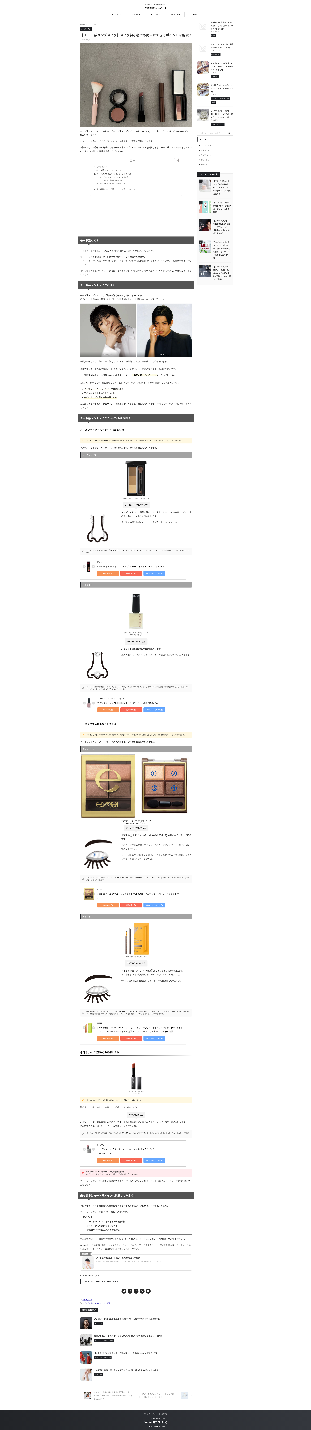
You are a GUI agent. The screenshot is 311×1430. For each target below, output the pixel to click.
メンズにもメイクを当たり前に (155, 1418)
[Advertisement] (136, 215)
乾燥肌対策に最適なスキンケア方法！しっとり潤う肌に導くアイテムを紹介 (222, 25)
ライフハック (155, 15)
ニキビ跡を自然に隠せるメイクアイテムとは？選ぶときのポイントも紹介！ (127, 1370)
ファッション (175, 15)
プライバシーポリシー (151, 1414)
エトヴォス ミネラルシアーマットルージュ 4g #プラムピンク (126, 1149)
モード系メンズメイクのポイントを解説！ (114, 174)
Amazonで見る (108, 573)
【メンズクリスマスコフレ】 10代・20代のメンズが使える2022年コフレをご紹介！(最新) (222, 273)
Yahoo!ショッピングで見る (154, 573)
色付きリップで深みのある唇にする (113, 183)
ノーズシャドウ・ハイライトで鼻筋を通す (115, 177)
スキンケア (136, 15)
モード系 (107, 1303)
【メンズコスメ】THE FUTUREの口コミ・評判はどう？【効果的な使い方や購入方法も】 (221, 227)
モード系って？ (103, 166)
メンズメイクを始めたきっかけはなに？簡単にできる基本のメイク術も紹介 (222, 66)
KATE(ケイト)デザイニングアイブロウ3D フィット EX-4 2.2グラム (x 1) (130, 566)
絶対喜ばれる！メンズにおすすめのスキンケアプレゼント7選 (222, 88)
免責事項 (164, 1414)
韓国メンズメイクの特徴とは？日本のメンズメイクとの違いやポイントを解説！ (129, 1336)
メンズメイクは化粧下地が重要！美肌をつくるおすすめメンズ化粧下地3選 (127, 1319)
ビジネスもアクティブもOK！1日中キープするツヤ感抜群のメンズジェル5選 (222, 114)
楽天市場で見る (131, 573)
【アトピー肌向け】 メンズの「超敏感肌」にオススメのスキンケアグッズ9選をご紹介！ (222, 187)
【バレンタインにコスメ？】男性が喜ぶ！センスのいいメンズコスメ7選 (126, 1353)
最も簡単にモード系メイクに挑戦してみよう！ (116, 189)
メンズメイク (116, 15)
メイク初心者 (87, 1303)
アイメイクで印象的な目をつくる (112, 180)
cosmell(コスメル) (155, 7)
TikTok (194, 15)
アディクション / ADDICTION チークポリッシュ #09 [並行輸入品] (128, 703)
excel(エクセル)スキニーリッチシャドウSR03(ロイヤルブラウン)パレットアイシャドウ (138, 894)
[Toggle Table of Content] (175, 160)
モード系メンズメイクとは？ (109, 170)
